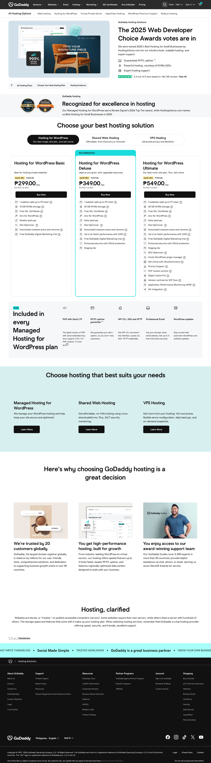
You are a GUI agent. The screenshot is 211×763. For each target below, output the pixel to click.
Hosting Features (78, 85)
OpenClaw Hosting (115, 13)
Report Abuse (41, 684)
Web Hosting (44, 13)
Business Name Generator (93, 694)
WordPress (187, 699)
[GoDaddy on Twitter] (192, 739)
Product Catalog (89, 715)
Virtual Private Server (91, 13)
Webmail (86, 699)
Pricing (142, 5)
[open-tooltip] (50, 202)
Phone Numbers (189, 720)
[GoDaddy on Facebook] (167, 739)
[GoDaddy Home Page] (19, 738)
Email (65, 5)
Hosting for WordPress (65, 13)
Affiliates (119, 689)
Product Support (42, 678)
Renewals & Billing (163, 684)
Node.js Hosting (169, 13)
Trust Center (12, 709)
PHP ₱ (67, 738)
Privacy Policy (187, 752)
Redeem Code (88, 709)
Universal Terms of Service (112, 761)
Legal (9, 704)
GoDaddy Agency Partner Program (130, 678)
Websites (187, 689)
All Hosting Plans (24, 85)
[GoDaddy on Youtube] (201, 739)
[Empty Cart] (200, 5)
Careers (10, 684)
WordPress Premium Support (142, 13)
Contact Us (12, 689)
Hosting (186, 704)
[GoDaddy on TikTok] (184, 739)
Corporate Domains (90, 689)
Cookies (200, 752)
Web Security (188, 709)
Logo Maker (188, 715)
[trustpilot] (125, 76)
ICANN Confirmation (90, 684)
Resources (39, 689)
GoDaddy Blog (13, 694)
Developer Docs (88, 678)
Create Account (162, 689)
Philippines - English (46, 738)
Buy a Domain (188, 678)
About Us (11, 678)
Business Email (189, 694)
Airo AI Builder (128, 5)
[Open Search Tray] (165, 4)
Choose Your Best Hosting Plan (51, 85)
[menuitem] (11, 85)
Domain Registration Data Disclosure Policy (53, 694)
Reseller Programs (123, 684)
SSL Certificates (110, 5)
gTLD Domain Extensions (193, 684)
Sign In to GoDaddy (163, 678)
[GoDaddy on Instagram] (176, 739)
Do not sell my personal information (189, 761)
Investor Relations (14, 699)
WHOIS (85, 704)
